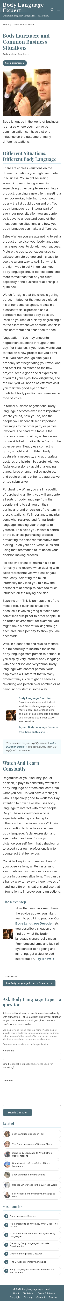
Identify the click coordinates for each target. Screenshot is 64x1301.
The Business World (23, 24)
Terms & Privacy (46, 1293)
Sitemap (28, 1297)
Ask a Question (13, 63)
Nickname (8, 1050)
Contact (40, 1297)
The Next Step (14, 901)
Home (6, 24)
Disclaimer (28, 1293)
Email (28, 1065)
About (16, 1293)
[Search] (52, 10)
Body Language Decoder (35, 698)
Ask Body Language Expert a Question (27, 983)
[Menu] (58, 10)
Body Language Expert (23, 7)
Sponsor (53, 1297)
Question (8, 1080)
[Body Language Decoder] (8, 935)
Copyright (15, 1297)
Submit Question (17, 1112)
